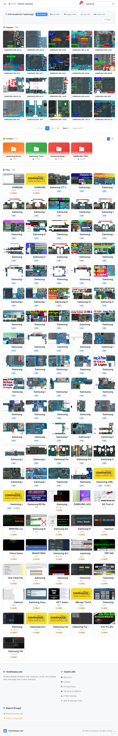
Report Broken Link (14, 714)
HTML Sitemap (70, 696)
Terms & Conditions (72, 691)
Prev (40, 128)
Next (65, 128)
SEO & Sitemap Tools (73, 701)
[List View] (112, 139)
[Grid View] (108, 139)
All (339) (42, 14)
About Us (68, 677)
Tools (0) (86, 14)
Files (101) (56, 14)
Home (13, 4)
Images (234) (71, 14)
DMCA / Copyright (14, 718)
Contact (67, 682)
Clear (108, 20)
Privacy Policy (70, 687)
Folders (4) (100, 14)
